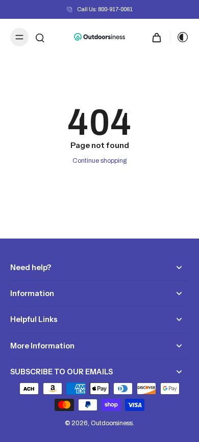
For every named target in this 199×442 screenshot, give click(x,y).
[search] (40, 37)
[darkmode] (179, 37)
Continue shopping (99, 160)
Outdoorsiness (112, 423)
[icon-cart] (156, 37)
